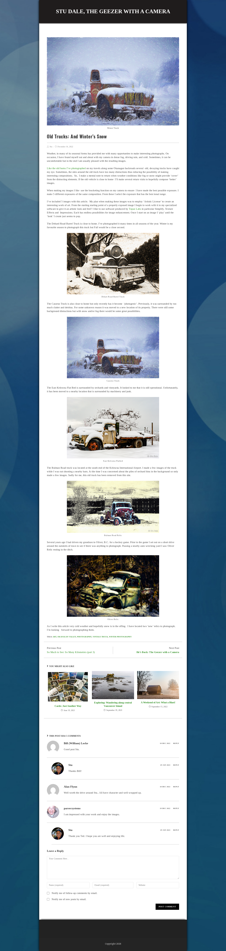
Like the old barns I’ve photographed (66, 168)
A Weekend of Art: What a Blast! (158, 702)
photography (84, 637)
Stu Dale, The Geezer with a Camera (113, 11)
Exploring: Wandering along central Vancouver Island (113, 704)
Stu (51, 147)
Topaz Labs (135, 209)
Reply (176, 743)
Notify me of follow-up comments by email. (74, 893)
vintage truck (100, 637)
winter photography (120, 637)
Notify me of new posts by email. (69, 899)
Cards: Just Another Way (68, 706)
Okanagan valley (66, 637)
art (54, 637)
